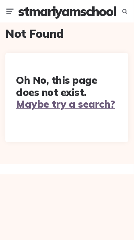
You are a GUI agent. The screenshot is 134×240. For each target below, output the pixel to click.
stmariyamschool (67, 11)
